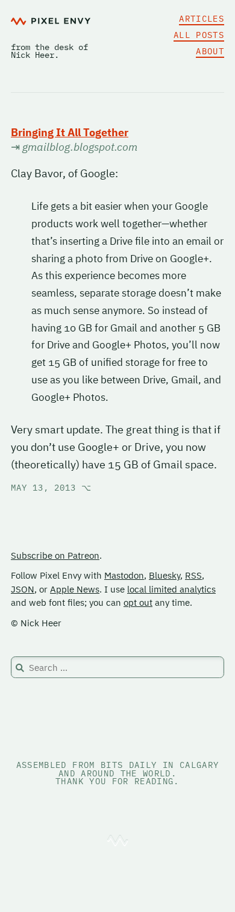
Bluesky (164, 575)
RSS (193, 575)
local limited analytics (171, 589)
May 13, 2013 (51, 487)
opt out (138, 602)
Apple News (74, 589)
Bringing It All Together (69, 132)
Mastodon (124, 575)
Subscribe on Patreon (55, 555)
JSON (22, 589)
